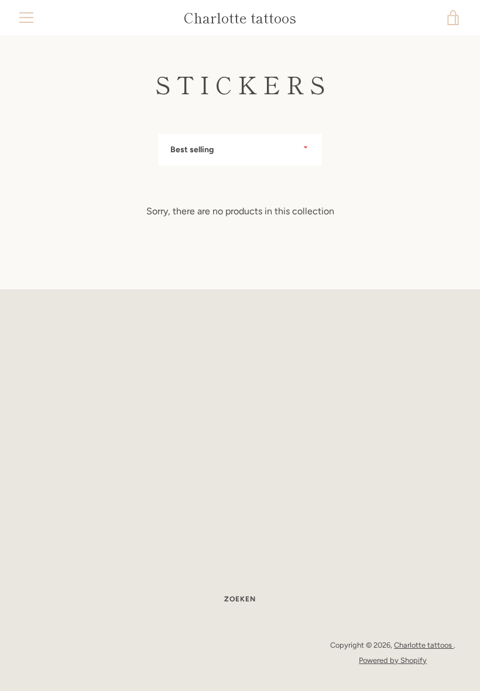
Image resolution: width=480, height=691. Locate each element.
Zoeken (240, 599)
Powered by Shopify (393, 660)
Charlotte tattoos (240, 17)
